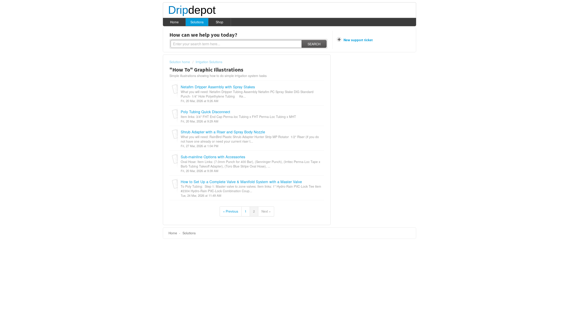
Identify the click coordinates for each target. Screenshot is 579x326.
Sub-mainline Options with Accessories (213, 156)
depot (192, 10)
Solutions (197, 22)
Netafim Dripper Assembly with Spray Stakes (218, 86)
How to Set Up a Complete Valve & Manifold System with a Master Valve (241, 181)
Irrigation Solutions (209, 62)
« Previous (230, 211)
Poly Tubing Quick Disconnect (205, 111)
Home (174, 22)
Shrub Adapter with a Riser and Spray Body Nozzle (223, 131)
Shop (219, 22)
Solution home (180, 62)
